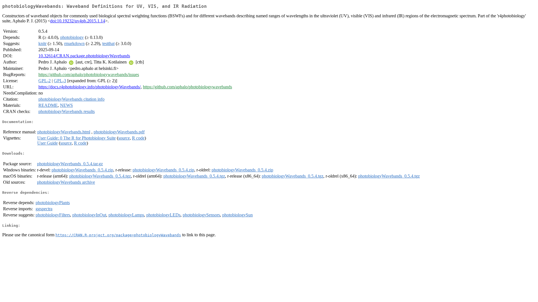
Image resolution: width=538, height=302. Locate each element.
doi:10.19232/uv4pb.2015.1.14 (77, 20)
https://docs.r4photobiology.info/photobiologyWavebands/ (89, 86)
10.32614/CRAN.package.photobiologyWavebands (84, 55)
